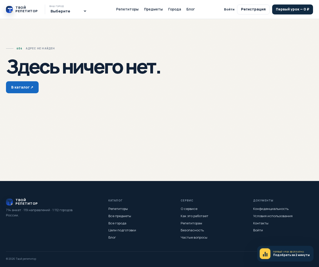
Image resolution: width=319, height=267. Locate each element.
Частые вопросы (194, 237)
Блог (190, 9)
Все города (117, 223)
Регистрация (253, 9)
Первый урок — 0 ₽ (292, 9)
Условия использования (273, 216)
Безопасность (192, 230)
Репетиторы (127, 9)
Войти (229, 9)
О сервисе (189, 208)
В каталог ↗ (22, 87)
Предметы (153, 9)
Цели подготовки (122, 230)
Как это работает (194, 216)
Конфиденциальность (271, 208)
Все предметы (119, 216)
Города (174, 9)
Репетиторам (191, 223)
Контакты (260, 223)
